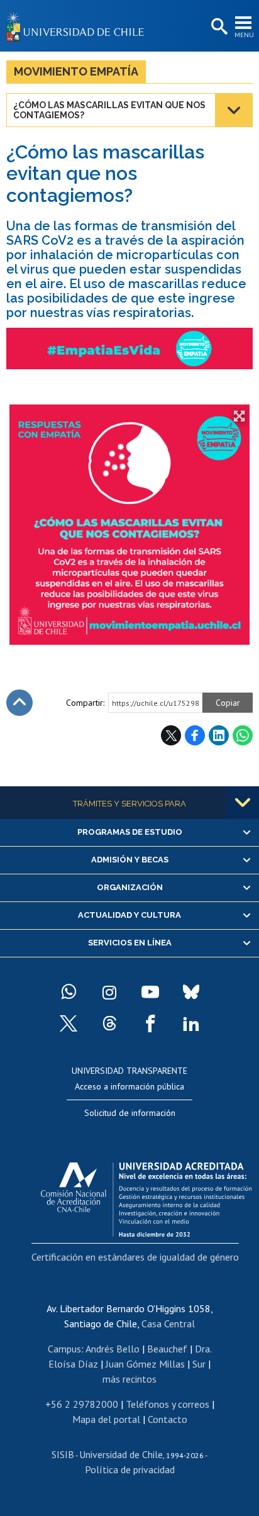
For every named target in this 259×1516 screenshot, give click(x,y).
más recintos (129, 1379)
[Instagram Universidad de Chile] (109, 992)
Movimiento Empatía (76, 71)
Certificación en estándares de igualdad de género (135, 1257)
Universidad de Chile (121, 1454)
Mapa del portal (106, 1419)
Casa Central (168, 1323)
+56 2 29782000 (81, 1404)
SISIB (63, 1454)
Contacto (167, 1419)
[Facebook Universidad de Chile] (150, 1023)
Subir (19, 702)
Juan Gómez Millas (145, 1363)
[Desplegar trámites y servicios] (242, 802)
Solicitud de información (129, 1112)
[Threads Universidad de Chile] (109, 1023)
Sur (199, 1363)
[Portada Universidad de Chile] (78, 26)
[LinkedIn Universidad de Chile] (191, 1023)
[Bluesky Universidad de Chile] (191, 992)
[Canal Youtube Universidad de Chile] (150, 992)
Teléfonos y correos (167, 1404)
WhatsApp (243, 735)
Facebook (195, 735)
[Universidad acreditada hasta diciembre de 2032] (146, 1196)
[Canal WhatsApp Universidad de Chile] (68, 992)
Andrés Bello (112, 1348)
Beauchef (167, 1348)
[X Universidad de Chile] (68, 1023)
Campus (64, 1348)
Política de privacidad (130, 1469)
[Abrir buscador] (218, 27)
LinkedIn (219, 735)
